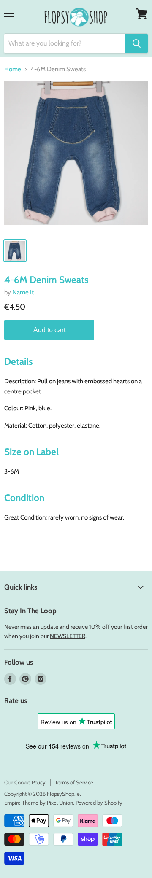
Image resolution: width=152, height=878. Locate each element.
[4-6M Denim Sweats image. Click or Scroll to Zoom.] (76, 157)
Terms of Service (74, 782)
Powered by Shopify (99, 802)
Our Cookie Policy (25, 782)
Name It (23, 292)
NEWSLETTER (67, 636)
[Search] (136, 43)
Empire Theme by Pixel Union (38, 802)
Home (12, 69)
